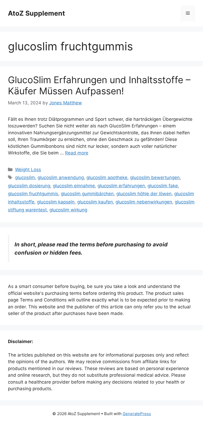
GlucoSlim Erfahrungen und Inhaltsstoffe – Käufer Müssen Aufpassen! (99, 85)
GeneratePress (137, 413)
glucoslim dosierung (29, 185)
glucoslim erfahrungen (121, 185)
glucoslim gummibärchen (87, 193)
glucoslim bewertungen (155, 177)
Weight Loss (28, 169)
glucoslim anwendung (61, 177)
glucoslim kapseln (56, 202)
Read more (76, 153)
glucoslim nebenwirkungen (144, 202)
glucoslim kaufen (95, 202)
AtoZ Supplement (36, 13)
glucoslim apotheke (106, 177)
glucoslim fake (162, 185)
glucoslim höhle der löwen (144, 193)
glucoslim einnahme (74, 185)
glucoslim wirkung (68, 209)
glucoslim (25, 177)
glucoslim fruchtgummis (33, 193)
